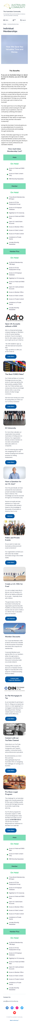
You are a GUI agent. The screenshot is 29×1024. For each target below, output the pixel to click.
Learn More (10, 356)
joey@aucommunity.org (10, 1001)
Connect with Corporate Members (14, 679)
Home (4, 24)
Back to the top (14, 1020)
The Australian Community (12, 11)
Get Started (11, 618)
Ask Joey (9, 516)
